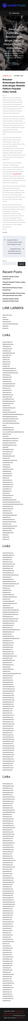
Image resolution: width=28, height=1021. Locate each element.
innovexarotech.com (8, 754)
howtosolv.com (7, 453)
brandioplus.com (7, 959)
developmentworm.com (9, 521)
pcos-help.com (7, 355)
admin (5, 232)
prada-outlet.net (7, 342)
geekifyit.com (6, 605)
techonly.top (6, 366)
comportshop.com (8, 506)
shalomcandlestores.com (10, 603)
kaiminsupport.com (8, 566)
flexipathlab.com (7, 965)
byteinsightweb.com (8, 686)
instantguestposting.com (10, 515)
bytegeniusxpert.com (9, 810)
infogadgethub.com (8, 786)
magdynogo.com (7, 769)
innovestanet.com (8, 939)
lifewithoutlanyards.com (10, 445)
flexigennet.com (7, 662)
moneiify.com (6, 599)
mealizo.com (6, 588)
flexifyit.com (6, 943)
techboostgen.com (8, 790)
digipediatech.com (8, 682)
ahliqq (4, 317)
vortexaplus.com (7, 970)
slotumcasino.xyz (8, 482)
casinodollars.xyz (8, 486)
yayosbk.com (6, 464)
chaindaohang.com (8, 427)
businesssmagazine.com (10, 370)
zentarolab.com (7, 989)
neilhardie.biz (6, 467)
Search (5, 261)
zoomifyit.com (7, 1000)
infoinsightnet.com (8, 821)
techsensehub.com (8, 792)
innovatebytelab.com (9, 812)
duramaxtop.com (8, 649)
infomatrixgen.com (8, 734)
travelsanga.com (7, 513)
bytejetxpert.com (8, 765)
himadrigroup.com (8, 394)
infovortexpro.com (8, 756)
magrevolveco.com (8, 752)
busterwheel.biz (7, 475)
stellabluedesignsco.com (10, 656)
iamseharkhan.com (8, 579)
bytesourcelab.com (8, 921)
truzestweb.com (7, 985)
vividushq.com (7, 967)
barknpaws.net (7, 590)
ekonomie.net (6, 517)
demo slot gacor (7, 315)
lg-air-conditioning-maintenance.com (13, 431)
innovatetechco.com (8, 706)
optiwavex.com (7, 978)
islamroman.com (7, 396)
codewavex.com (7, 853)
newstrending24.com (9, 528)
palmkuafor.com (7, 559)
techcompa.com (7, 390)
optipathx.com (7, 932)
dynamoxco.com (7, 952)
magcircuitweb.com (8, 697)
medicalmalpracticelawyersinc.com (13, 504)
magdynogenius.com (9, 688)
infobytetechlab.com (8, 739)
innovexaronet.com (8, 836)
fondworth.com (7, 577)
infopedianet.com (8, 908)
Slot (10, 75)
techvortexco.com (8, 803)
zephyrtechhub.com (8, 983)
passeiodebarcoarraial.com (11, 575)
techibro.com (6, 405)
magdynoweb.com (8, 880)
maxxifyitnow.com (8, 926)
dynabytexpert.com (8, 941)
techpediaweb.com (8, 702)
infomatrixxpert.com (8, 834)
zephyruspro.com (8, 930)
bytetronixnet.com (8, 763)
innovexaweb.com (8, 956)
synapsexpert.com (8, 987)
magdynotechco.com (9, 799)
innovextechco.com (8, 847)
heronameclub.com (8, 664)
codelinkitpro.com (8, 788)
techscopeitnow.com (8, 761)
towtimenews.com (8, 616)
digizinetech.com (7, 732)
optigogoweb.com (8, 996)
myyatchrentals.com (8, 601)
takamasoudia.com (8, 651)
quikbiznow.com (7, 991)
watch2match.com (8, 495)
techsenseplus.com (8, 721)
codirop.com (6, 359)
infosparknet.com (8, 924)
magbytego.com (7, 816)
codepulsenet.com (8, 910)
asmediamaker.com (8, 594)
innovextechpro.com (8, 695)
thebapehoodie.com (8, 631)
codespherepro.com (8, 741)
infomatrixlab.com (8, 895)
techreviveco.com (8, 884)
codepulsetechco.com (9, 827)
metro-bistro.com (8, 451)
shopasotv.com (7, 510)
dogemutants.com (8, 647)
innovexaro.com (7, 919)
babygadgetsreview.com (10, 416)
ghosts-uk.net (6, 361)
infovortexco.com (8, 869)
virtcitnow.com (7, 379)
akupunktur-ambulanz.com (10, 418)
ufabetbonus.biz (7, 530)
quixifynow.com (7, 928)
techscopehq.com (8, 915)
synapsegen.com (7, 963)
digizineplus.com (7, 917)
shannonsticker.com (8, 570)
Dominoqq (5, 75)
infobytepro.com (7, 814)
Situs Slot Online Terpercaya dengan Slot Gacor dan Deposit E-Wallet (13, 1013)
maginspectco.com (8, 767)
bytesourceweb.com (8, 745)
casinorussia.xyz (7, 480)
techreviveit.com (7, 713)
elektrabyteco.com (8, 858)
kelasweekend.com (8, 532)
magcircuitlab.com (8, 851)
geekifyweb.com (7, 805)
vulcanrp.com (6, 410)
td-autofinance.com (8, 399)
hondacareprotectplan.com (10, 612)
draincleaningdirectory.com (10, 618)
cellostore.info (7, 592)
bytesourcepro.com (8, 891)
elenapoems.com (7, 640)
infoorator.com (7, 434)
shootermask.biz (7, 473)
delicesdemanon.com (9, 456)
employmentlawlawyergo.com (11, 502)
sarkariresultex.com (8, 585)
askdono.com (6, 364)
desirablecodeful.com (9, 660)
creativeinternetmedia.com (10, 372)
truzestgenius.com (8, 862)
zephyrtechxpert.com (9, 867)
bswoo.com (6, 539)
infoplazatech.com (8, 807)
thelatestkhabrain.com (9, 581)
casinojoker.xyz (7, 488)
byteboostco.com (8, 856)
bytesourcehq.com (8, 823)
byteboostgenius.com (9, 904)
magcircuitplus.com (8, 759)
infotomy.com (6, 671)
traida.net (5, 447)
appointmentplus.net (9, 519)
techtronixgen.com (8, 693)
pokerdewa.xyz (7, 491)
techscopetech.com (8, 878)
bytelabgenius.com (8, 704)
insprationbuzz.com (8, 572)
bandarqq (5, 328)
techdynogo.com (7, 677)
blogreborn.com (7, 377)
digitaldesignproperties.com (11, 583)
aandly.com (6, 537)
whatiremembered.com (9, 421)
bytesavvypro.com (8, 728)
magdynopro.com (8, 708)
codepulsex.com (7, 875)
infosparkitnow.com (8, 801)
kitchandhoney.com (8, 449)
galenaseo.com (7, 497)
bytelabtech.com (7, 794)
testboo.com (6, 458)
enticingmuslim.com (8, 636)
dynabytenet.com (8, 888)
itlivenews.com (7, 524)
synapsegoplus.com (8, 906)
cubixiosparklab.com (9, 842)
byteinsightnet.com (8, 825)
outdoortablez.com (8, 669)
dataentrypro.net (8, 561)
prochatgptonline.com (9, 383)
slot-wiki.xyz (6, 493)
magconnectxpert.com (9, 860)
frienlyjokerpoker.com (9, 401)
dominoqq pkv (7, 321)
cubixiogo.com (7, 972)
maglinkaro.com (7, 886)
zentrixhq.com (7, 937)
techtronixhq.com (8, 783)
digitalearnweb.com (8, 555)
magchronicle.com (8, 680)
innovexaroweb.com (8, 882)
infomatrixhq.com (8, 840)
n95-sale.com (6, 375)
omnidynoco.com (7, 980)
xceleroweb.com (7, 994)
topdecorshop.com (8, 508)
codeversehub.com (8, 897)
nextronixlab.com (8, 934)
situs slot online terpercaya (10, 323)
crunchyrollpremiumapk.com (11, 610)
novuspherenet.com (8, 974)
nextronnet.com (7, 950)
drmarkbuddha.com (8, 429)
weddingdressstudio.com (10, 460)
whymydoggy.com (8, 553)
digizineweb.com (7, 829)
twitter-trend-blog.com (9, 412)
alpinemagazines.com (9, 407)
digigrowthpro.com (8, 344)
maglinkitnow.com (8, 684)
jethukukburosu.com (8, 623)
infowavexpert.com (8, 715)
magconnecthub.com (9, 902)
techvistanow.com (8, 838)
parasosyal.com (7, 634)
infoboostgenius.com (8, 723)
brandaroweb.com (8, 998)
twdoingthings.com (8, 653)
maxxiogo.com (7, 945)
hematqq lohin (17, 174)
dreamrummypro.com (9, 564)
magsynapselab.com (9, 691)
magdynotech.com (8, 913)
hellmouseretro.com (8, 642)
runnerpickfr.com (7, 348)
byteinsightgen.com (8, 730)
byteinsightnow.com (8, 748)
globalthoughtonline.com (10, 596)
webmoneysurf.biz (8, 469)
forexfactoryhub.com (9, 385)
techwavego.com (8, 873)
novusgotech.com (8, 948)
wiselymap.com (7, 381)
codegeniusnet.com (8, 818)
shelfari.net (6, 478)
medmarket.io (7, 667)
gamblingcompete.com (9, 368)
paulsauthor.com (7, 658)
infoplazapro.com (8, 710)
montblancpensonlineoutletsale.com (13, 414)
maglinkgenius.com (8, 849)
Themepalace (20, 1017)
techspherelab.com (8, 893)
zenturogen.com (7, 954)
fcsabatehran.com (8, 645)
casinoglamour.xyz (8, 484)
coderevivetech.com (8, 750)
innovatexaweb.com (8, 796)
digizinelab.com (7, 871)
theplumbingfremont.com (10, 526)
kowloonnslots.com (8, 403)
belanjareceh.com (8, 568)
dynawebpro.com (8, 961)
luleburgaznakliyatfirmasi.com (11, 629)
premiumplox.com (8, 462)
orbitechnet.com (7, 976)
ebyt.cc (5, 425)
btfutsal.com (6, 357)
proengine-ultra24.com (9, 442)
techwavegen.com (8, 726)
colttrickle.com (7, 346)
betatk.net (6, 534)
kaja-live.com (6, 388)
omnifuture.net (7, 350)
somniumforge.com (8, 625)
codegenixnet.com (8, 743)
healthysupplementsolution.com (12, 673)
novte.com (6, 436)
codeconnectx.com (8, 832)
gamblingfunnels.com (9, 353)
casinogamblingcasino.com (10, 614)
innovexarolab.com (8, 737)
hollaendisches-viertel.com (10, 440)
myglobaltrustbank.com (9, 499)
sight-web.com (7, 392)
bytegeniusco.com (8, 717)
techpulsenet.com (8, 864)
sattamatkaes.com (8, 607)
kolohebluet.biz (7, 471)
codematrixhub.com (8, 719)
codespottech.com (8, 675)
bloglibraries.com (8, 627)
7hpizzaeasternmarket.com (10, 438)
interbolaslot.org (7, 557)
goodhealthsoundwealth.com (11, 638)
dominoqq (5, 319)
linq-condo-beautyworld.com (11, 423)
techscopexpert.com (8, 699)
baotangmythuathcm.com (10, 621)
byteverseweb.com (8, 899)
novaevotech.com (8, 845)
